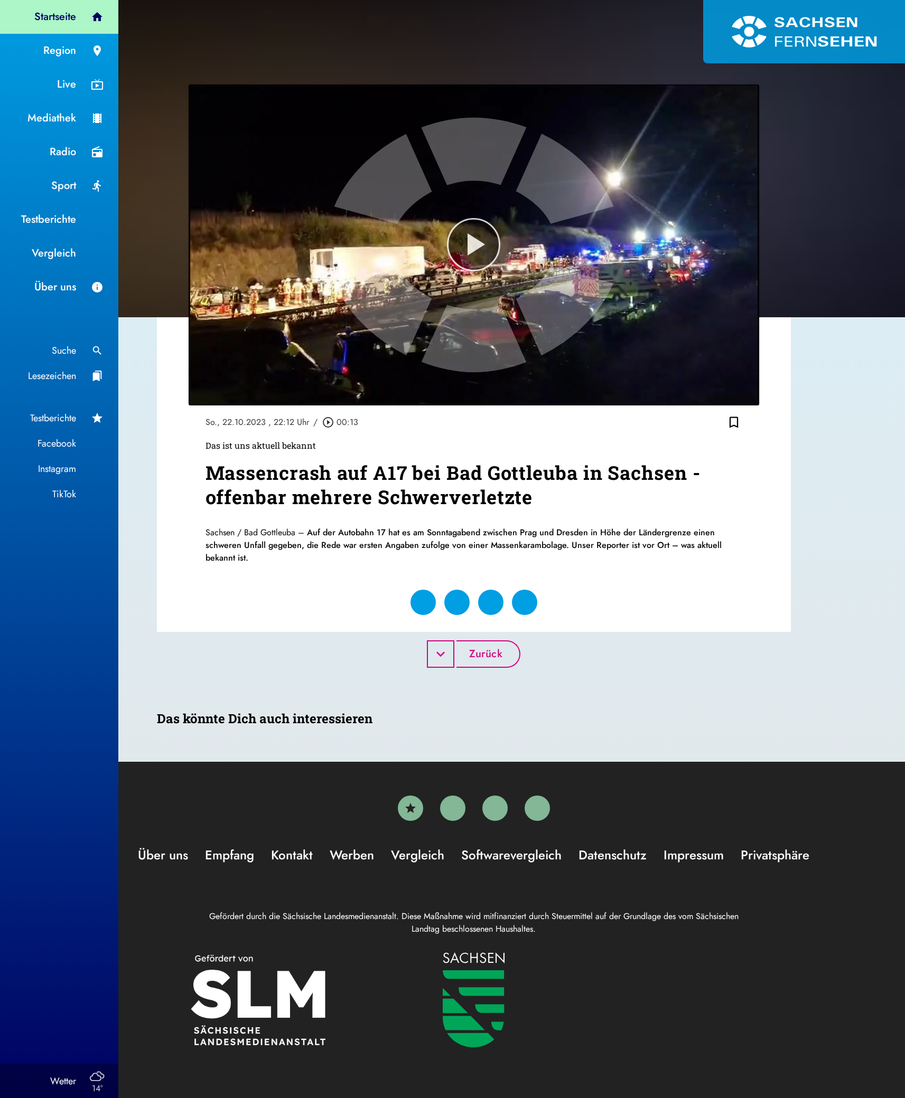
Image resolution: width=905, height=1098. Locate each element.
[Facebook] (452, 808)
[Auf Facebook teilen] (423, 602)
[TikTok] (537, 808)
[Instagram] (495, 808)
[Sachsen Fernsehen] (804, 31)
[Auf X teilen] (457, 602)
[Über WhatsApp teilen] (490, 602)
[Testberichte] (410, 808)
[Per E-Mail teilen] (524, 602)
